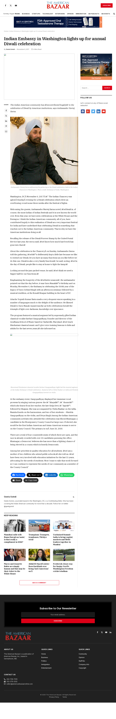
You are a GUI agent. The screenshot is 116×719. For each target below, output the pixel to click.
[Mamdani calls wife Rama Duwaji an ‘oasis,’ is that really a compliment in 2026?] (15, 526)
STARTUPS (36, 14)
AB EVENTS (105, 14)
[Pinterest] (6, 126)
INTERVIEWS (60, 14)
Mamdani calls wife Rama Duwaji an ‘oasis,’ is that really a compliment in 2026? (14, 538)
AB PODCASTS (93, 14)
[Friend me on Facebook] (83, 111)
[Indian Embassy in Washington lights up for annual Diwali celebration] (39, 77)
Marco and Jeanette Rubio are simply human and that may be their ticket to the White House (14, 569)
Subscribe (107, 5)
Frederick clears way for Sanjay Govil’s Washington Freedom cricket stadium (63, 567)
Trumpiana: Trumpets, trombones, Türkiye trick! (39, 537)
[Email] (6, 131)
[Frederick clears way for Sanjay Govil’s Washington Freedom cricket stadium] (64, 555)
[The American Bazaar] (58, 5)
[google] (88, 111)
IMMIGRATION (81, 14)
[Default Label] (98, 111)
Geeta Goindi (10, 49)
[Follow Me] (93, 111)
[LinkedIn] (6, 121)
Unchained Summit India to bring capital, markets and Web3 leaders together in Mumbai (63, 540)
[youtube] (104, 111)
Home (6, 31)
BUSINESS (26, 14)
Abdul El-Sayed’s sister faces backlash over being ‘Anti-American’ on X (39, 567)
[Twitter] (6, 116)
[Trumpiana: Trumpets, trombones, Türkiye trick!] (39, 526)
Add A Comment (39, 583)
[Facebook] (6, 110)
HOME (17, 14)
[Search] (114, 13)
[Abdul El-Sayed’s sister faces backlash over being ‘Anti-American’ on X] (39, 555)
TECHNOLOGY (47, 14)
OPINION (70, 14)
